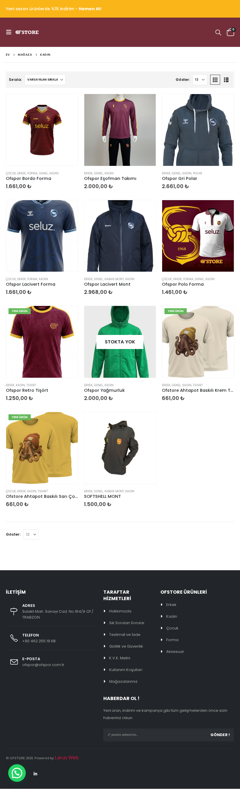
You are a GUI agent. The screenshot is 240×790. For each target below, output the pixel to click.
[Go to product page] (42, 130)
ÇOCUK (11, 173)
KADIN (54, 173)
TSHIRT (31, 385)
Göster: (183, 79)
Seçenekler (68, 103)
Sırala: (15, 79)
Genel (43, 173)
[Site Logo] (27, 32)
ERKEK (21, 173)
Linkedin (35, 774)
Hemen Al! (90, 9)
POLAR (197, 173)
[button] (10, 32)
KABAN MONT (114, 279)
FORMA (32, 173)
